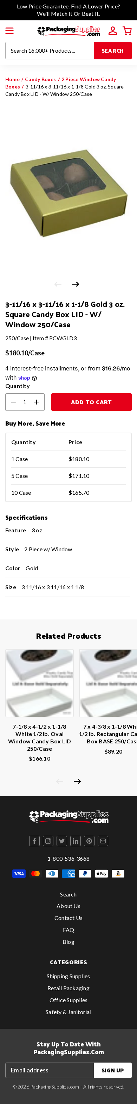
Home (12, 79)
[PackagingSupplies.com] (68, 30)
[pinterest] (89, 841)
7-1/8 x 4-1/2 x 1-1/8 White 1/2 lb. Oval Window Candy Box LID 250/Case (39, 737)
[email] (103, 841)
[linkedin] (75, 841)
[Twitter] (62, 841)
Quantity (17, 385)
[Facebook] (34, 841)
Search (113, 50)
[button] (9, 31)
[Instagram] (48, 841)
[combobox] (49, 50)
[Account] (113, 31)
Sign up (113, 1070)
